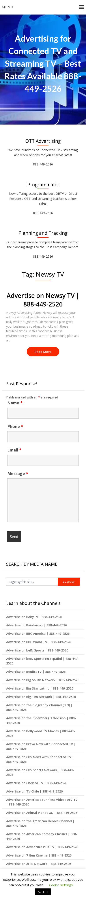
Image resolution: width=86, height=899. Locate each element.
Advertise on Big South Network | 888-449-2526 (42, 680)
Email (14, 450)
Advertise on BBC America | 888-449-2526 (37, 633)
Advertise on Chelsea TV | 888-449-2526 (36, 783)
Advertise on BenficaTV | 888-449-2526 (35, 672)
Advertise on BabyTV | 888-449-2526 (34, 617)
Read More (43, 351)
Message (17, 473)
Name (14, 402)
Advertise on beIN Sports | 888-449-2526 (37, 650)
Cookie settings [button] (61, 885)
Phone (15, 426)
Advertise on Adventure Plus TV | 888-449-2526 (42, 847)
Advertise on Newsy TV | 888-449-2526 (43, 299)
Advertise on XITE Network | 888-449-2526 (38, 864)
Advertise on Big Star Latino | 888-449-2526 (39, 688)
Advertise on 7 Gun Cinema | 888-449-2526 (38, 855)
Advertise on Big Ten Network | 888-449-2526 (41, 697)
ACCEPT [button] (43, 892)
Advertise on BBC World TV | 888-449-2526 (38, 642)
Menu (7, 7)
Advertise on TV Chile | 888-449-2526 (34, 791)
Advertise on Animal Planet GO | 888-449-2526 (41, 813)
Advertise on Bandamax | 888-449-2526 (36, 625)
